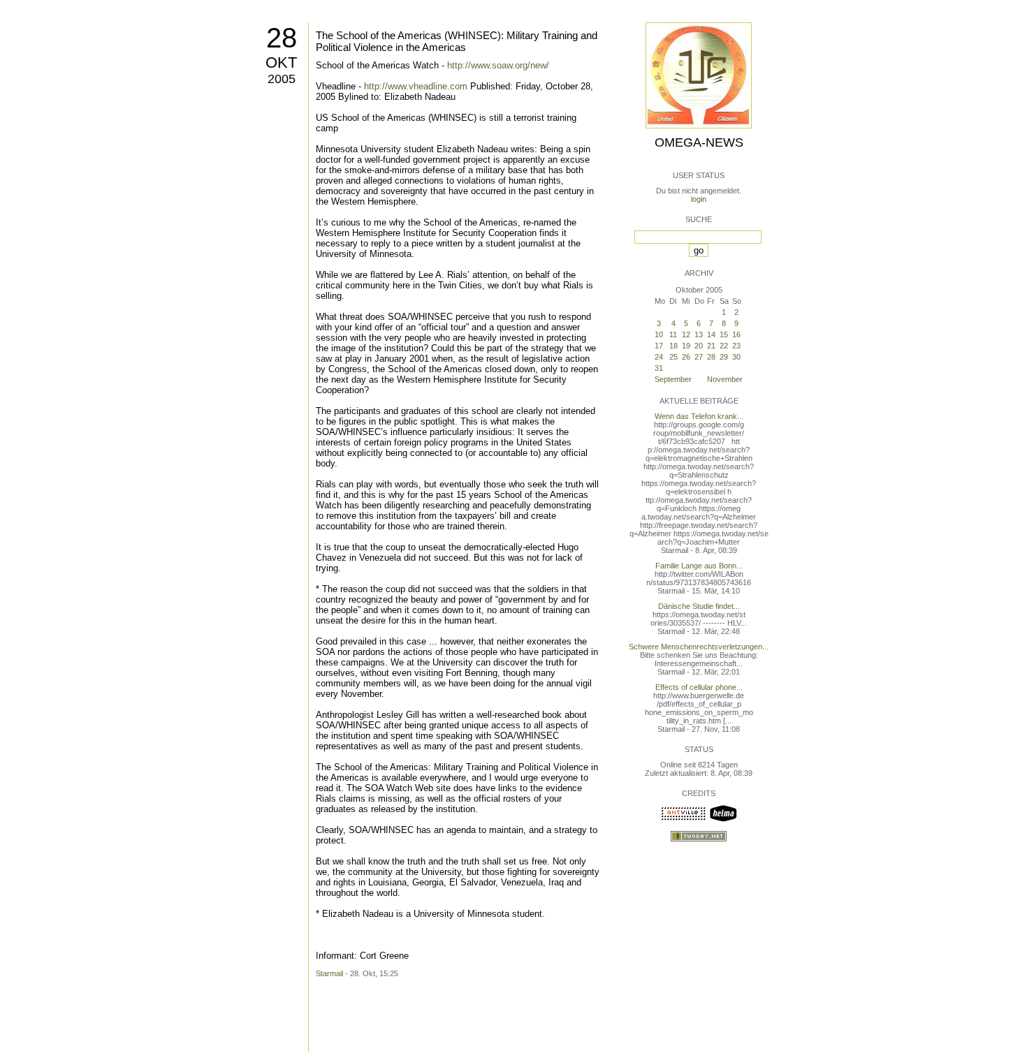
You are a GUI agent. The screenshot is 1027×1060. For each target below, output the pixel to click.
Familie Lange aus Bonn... (699, 565)
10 (659, 334)
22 (724, 345)
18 (673, 345)
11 (673, 334)
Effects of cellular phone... (699, 687)
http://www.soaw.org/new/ (498, 65)
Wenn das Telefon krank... (699, 416)
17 (659, 345)
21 (711, 345)
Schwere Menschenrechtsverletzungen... (699, 646)
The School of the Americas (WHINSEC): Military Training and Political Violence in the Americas (456, 41)
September (673, 379)
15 (724, 334)
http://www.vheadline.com (415, 86)
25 (673, 357)
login (698, 199)
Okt (281, 62)
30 (736, 357)
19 (686, 345)
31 (659, 368)
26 (686, 357)
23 (736, 345)
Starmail (329, 973)
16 (736, 334)
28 (281, 37)
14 (711, 334)
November (725, 379)
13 (698, 334)
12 (686, 334)
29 (724, 357)
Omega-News (699, 142)
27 (698, 357)
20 (698, 345)
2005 (282, 79)
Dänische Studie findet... (699, 606)
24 (659, 357)
